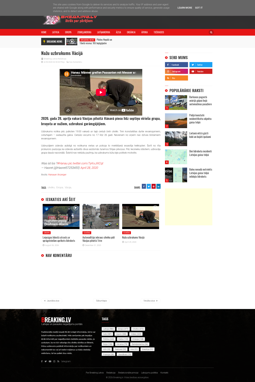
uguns (119, 334)
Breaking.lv (56, 319)
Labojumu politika (149, 373)
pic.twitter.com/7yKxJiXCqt (85, 163)
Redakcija (110, 373)
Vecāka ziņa (149, 301)
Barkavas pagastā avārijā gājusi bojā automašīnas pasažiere (200, 100)
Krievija (136, 339)
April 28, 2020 (89, 167)
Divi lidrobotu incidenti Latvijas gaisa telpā (200, 152)
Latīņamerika (103, 32)
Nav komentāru (75, 62)
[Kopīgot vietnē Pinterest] (154, 186)
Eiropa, (59, 187)
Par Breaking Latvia (95, 373)
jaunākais (122, 354)
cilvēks (87, 232)
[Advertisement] (188, 206)
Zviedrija (145, 349)
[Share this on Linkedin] (158, 186)
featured (118, 349)
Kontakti (164, 373)
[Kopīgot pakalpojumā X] (149, 186)
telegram (194, 77)
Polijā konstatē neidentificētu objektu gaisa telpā (200, 118)
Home (43, 32)
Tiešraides (159, 32)
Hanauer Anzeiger (57, 174)
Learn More (185, 7)
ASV (105, 349)
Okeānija (131, 32)
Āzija (118, 32)
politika (106, 339)
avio (132, 349)
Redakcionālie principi (128, 373)
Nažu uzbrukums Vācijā (133, 237)
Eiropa (68, 32)
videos (133, 334)
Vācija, (68, 187)
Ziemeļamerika (84, 32)
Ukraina (120, 344)
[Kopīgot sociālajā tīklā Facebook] (144, 186)
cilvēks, (51, 187)
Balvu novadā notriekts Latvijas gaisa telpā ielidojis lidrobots (200, 173)
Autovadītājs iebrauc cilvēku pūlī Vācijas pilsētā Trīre (98, 239)
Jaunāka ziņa (53, 301)
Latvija (55, 32)
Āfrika (144, 32)
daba (120, 339)
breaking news (54, 41)
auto (105, 334)
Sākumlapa (101, 301)
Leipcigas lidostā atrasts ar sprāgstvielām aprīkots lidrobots (59, 239)
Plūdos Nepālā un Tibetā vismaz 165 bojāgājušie (96, 41)
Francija (106, 354)
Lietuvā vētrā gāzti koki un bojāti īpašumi (200, 134)
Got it (199, 7)
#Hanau (62, 163)
